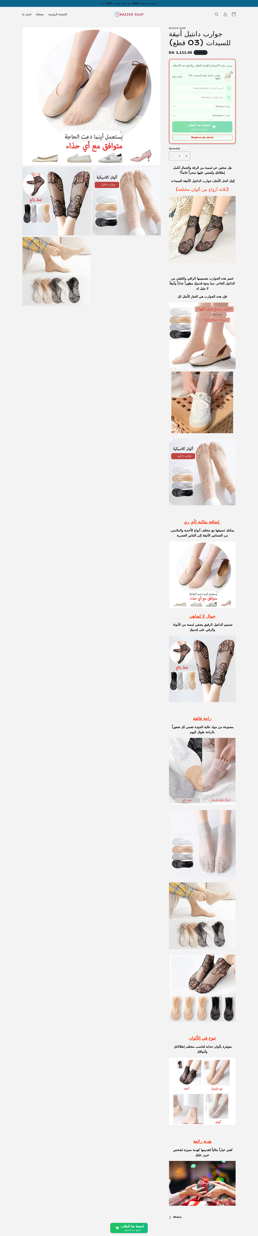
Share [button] (177, 1217)
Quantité (174, 148)
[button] (216, 14)
